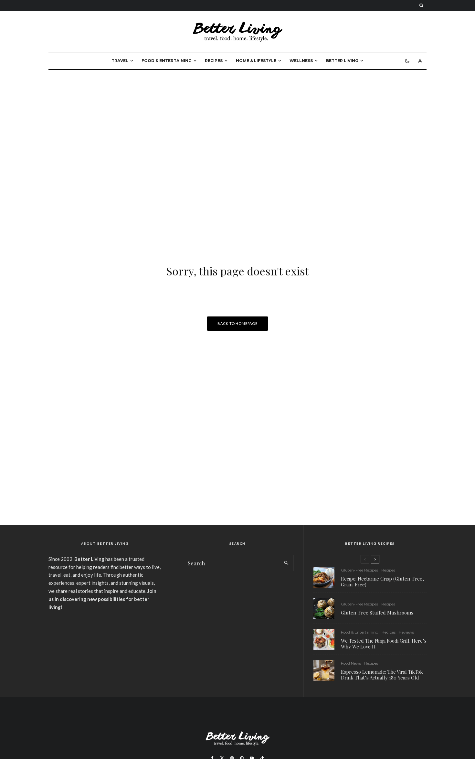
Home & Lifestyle (256, 60)
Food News (351, 663)
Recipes (214, 60)
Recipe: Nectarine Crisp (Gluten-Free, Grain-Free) (382, 581)
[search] (286, 563)
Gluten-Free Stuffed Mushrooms (377, 612)
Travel (119, 60)
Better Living (342, 60)
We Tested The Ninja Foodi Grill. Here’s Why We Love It (384, 643)
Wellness (301, 60)
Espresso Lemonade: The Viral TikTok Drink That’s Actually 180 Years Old (382, 674)
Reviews (406, 632)
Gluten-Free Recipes (359, 570)
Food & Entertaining (167, 60)
